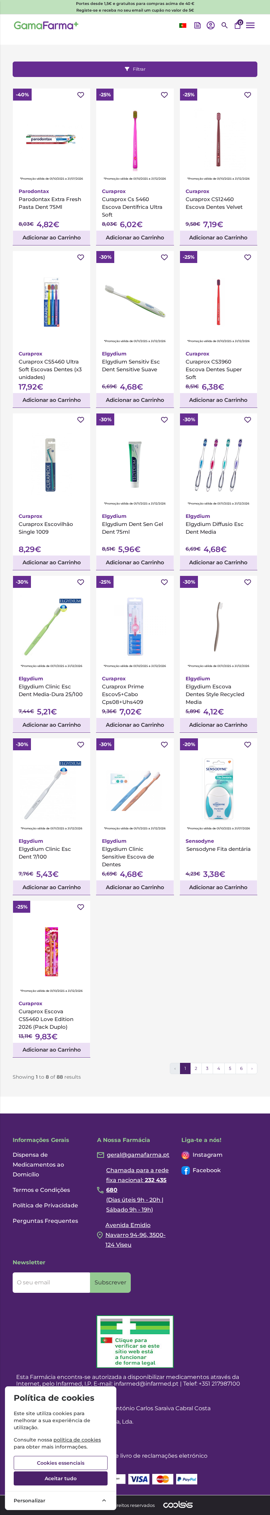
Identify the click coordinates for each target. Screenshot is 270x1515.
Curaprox (114, 191)
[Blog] (197, 25)
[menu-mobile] (250, 25)
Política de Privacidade (45, 1205)
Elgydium (114, 354)
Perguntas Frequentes (45, 1221)
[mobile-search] (224, 25)
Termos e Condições (41, 1190)
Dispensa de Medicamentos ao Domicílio (38, 1164)
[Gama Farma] (46, 25)
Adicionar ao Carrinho (51, 237)
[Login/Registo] (210, 25)
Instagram (208, 1154)
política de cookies (77, 1440)
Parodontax (34, 191)
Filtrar (139, 69)
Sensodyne (200, 841)
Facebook (207, 1170)
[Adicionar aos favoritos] (80, 95)
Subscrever (110, 1282)
